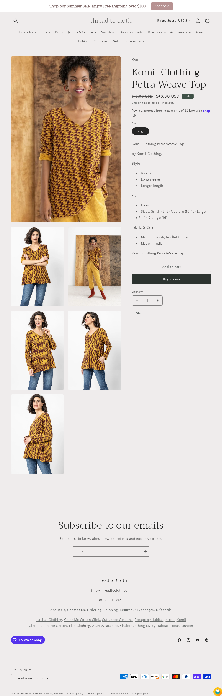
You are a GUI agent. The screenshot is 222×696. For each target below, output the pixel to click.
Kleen (170, 620)
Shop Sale (162, 6)
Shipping (137, 102)
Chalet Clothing (132, 626)
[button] (15, 20)
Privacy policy (96, 693)
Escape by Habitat (149, 620)
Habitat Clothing (49, 620)
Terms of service (118, 693)
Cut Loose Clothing (117, 620)
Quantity (137, 291)
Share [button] (140, 313)
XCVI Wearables (105, 626)
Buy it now (171, 279)
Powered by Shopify (51, 694)
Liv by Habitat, (157, 626)
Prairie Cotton (55, 626)
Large (140, 131)
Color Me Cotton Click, (82, 620)
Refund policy (75, 693)
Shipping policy (141, 693)
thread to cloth (30, 694)
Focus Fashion (181, 626)
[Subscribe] (145, 551)
